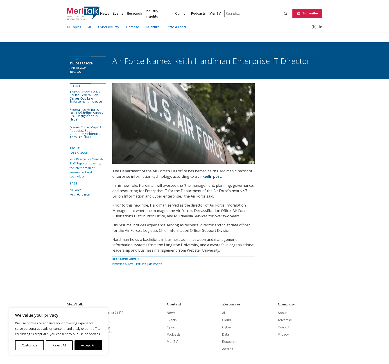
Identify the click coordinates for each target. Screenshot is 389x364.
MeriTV (215, 13)
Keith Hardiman (80, 194)
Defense (132, 27)
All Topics (74, 27)
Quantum (152, 27)
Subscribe (310, 13)
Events (118, 13)
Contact (283, 327)
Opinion (181, 13)
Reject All (59, 345)
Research (134, 13)
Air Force (155, 264)
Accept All (88, 345)
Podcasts (198, 13)
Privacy (283, 334)
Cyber (226, 327)
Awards (227, 349)
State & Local (176, 27)
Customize (29, 345)
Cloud (226, 320)
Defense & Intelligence (129, 264)
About (282, 313)
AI (89, 27)
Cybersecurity (108, 27)
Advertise (285, 320)
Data (225, 334)
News (104, 13)
